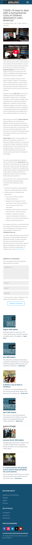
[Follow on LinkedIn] (12, 528)
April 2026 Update (9, 412)
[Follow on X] (16, 528)
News (24, 23)
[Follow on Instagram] (8, 528)
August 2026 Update (10, 329)
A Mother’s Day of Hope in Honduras (12, 386)
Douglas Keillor (9, 23)
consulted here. (20, 249)
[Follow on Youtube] (20, 528)
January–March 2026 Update (13, 440)
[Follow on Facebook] (4, 528)
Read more (21, 366)
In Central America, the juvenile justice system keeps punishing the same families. (15, 470)
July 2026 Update (9, 357)
